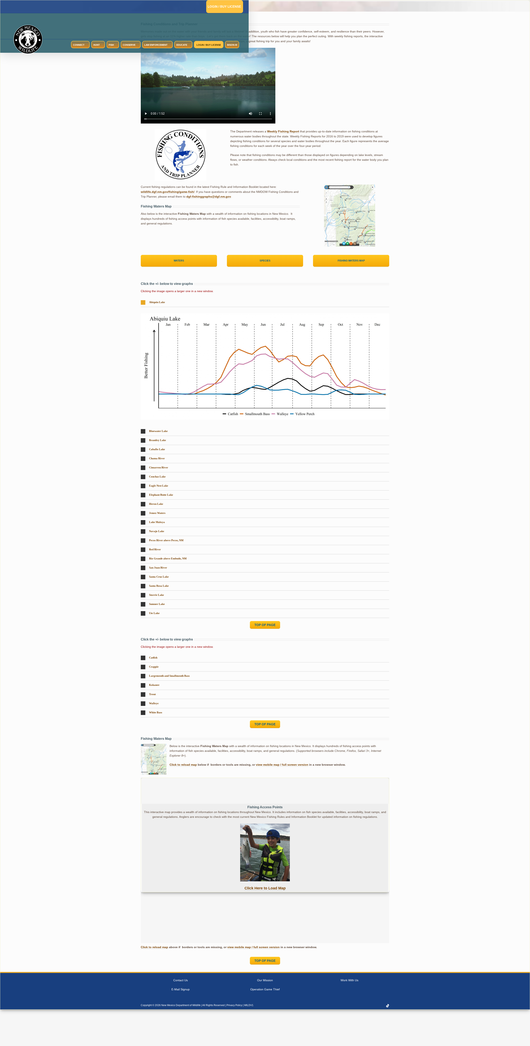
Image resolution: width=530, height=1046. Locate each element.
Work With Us (349, 980)
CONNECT (78, 45)
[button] (265, 302)
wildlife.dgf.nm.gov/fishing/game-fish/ (167, 191)
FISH (111, 45)
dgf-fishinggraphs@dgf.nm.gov (208, 196)
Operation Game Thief (265, 989)
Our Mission (265, 980)
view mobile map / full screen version (282, 764)
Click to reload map (183, 764)
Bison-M (232, 45)
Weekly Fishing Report (283, 131)
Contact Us (180, 980)
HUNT (96, 45)
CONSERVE (129, 45)
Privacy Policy (234, 1005)
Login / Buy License (224, 6)
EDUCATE (181, 45)
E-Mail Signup (180, 989)
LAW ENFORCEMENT (155, 45)
